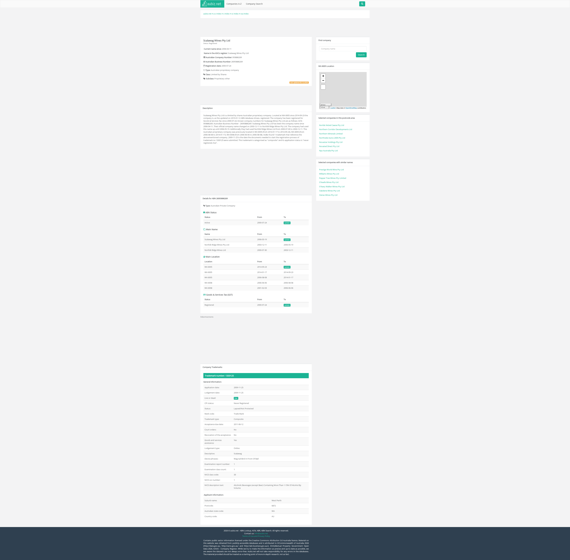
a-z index (217, 13)
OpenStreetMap (351, 108)
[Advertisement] (285, 27)
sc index (235, 13)
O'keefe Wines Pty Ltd (328, 182)
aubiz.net (207, 13)
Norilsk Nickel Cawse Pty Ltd (331, 125)
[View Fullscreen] (323, 87)
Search (361, 54)
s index (226, 13)
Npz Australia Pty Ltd (328, 150)
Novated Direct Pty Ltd (329, 146)
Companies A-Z (234, 3)
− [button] (323, 80)
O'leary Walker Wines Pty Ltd (332, 186)
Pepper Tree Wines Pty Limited (332, 178)
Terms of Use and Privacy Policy (256, 536)
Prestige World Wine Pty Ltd (331, 169)
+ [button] (323, 76)
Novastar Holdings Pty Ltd (330, 142)
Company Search (254, 3)
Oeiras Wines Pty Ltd (328, 195)
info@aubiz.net (261, 533)
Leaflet (332, 108)
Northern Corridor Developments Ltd (335, 129)
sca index (244, 13)
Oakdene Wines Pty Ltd (329, 190)
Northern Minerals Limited (331, 133)
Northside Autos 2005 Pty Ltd (332, 137)
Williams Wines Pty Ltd (329, 173)
